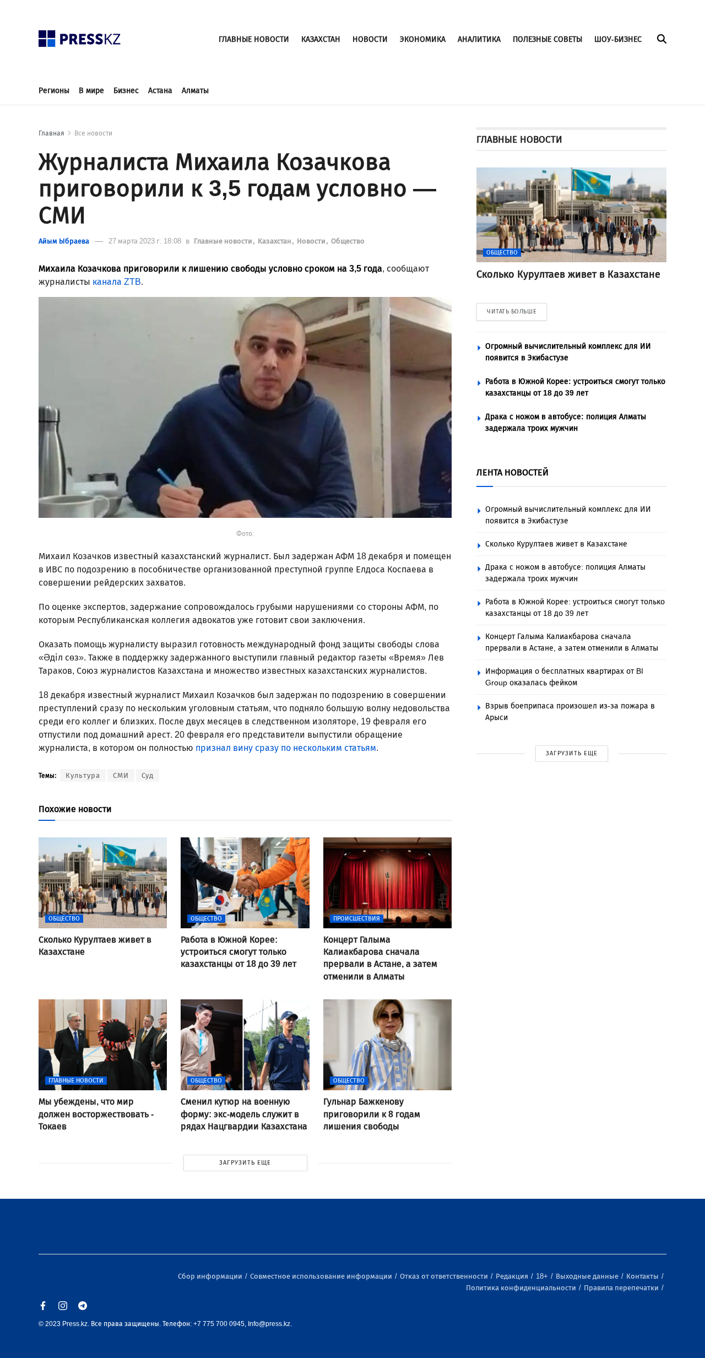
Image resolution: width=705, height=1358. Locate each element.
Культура (83, 775)
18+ (543, 1276)
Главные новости (224, 241)
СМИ (121, 775)
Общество (348, 241)
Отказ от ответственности (445, 1276)
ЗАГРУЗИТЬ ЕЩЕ (245, 1162)
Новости (312, 241)
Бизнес (126, 90)
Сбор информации (211, 1276)
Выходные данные (588, 1276)
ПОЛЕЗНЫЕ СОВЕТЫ (547, 39)
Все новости (93, 133)
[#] (80, 35)
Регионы (54, 90)
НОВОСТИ (370, 39)
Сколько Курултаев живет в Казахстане (556, 544)
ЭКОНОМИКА (423, 39)
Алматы (195, 90)
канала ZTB (117, 282)
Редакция (513, 1276)
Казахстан (275, 241)
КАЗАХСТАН (320, 39)
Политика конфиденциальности (522, 1288)
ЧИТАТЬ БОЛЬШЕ (511, 311)
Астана (160, 90)
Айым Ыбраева (64, 241)
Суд (148, 775)
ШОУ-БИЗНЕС (618, 39)
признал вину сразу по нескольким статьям (286, 748)
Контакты (643, 1276)
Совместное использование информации (322, 1276)
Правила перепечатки (622, 1288)
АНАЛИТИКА (479, 39)
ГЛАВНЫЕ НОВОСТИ (254, 39)
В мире (91, 90)
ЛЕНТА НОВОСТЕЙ (512, 472)
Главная (51, 133)
